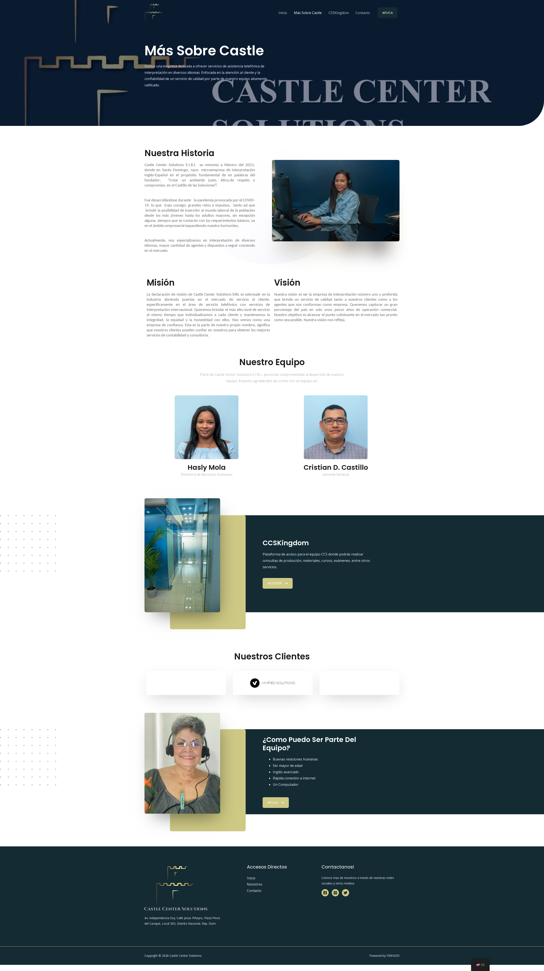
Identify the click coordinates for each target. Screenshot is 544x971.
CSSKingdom (339, 12)
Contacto (363, 12)
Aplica (387, 13)
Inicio (283, 12)
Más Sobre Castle (308, 12)
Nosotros (254, 884)
